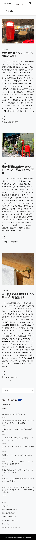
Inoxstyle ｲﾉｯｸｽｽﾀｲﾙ (8, 520)
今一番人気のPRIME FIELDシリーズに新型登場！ (18, 295)
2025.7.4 (4, 426)
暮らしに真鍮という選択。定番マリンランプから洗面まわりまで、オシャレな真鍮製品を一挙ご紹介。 (18, 490)
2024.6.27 (4, 458)
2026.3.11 (4, 417)
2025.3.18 (4, 443)
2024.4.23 (4, 466)
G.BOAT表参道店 (7, 517)
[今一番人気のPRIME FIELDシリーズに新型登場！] (18, 269)
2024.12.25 (4, 451)
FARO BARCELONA (8, 509)
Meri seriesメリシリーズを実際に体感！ (18, 54)
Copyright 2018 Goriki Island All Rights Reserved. (18, 537)
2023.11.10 (4, 495)
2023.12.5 (4, 484)
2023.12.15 (4, 475)
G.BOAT (4, 408)
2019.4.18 (5, 163)
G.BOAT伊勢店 (12, 122)
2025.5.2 (4, 434)
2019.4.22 (5, 49)
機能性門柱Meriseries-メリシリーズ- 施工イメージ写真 (18, 170)
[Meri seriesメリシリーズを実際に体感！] (18, 31)
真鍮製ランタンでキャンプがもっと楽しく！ (18, 455)
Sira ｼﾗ (4, 524)
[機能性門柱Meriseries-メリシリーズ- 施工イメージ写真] (18, 145)
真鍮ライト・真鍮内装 (9, 528)
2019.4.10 (5, 291)
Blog (5, 122)
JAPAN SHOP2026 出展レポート (14, 414)
